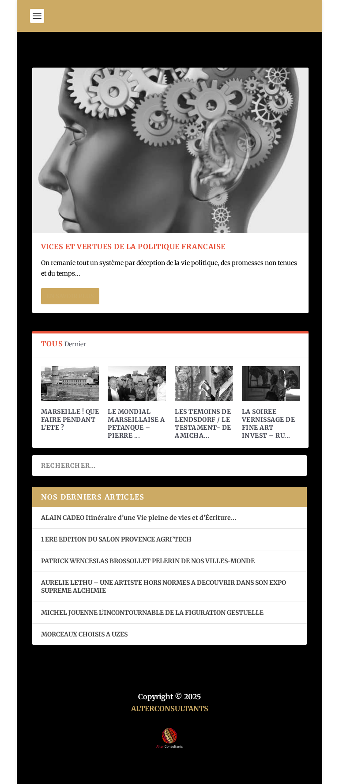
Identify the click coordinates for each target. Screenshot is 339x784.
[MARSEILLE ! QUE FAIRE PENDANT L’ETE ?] (70, 383)
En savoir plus (70, 296)
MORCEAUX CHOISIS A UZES (84, 634)
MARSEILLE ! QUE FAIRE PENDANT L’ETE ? (70, 420)
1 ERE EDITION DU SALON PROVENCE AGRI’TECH (116, 539)
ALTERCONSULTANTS (169, 708)
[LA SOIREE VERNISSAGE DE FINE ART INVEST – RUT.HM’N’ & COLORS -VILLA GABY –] (271, 383)
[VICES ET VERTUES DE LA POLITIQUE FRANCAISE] (170, 150)
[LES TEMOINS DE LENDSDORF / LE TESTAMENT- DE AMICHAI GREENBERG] (204, 383)
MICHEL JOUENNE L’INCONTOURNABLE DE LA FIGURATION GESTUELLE (152, 613)
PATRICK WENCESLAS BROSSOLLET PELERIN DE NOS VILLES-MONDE (148, 561)
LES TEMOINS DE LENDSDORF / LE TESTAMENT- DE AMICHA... (203, 424)
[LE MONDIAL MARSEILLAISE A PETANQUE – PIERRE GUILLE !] (137, 383)
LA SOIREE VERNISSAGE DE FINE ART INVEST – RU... (268, 424)
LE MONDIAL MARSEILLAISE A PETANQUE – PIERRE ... (136, 424)
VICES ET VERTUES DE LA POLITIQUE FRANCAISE (133, 246)
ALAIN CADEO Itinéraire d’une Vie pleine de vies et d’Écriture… (139, 518)
